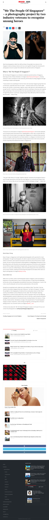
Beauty (6, 471)
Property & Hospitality (9, 494)
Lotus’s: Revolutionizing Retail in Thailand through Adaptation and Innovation (25, 436)
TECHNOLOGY (5, 509)
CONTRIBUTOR (5, 514)
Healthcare (20, 348)
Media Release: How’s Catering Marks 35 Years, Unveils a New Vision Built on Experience (38, 481)
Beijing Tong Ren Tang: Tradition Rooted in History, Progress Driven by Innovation (26, 346)
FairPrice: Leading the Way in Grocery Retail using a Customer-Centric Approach (26, 411)
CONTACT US (5, 516)
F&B (21, 335)
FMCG (6, 479)
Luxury (6, 489)
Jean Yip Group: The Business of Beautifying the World (21, 424)
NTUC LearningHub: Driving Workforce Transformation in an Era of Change (25, 352)
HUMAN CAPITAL (6, 504)
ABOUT (4, 511)
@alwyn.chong (22, 271)
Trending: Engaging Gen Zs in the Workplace (12, 316)
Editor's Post (40, 470)
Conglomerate (7, 474)
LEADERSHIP (5, 506)
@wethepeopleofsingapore (33, 76)
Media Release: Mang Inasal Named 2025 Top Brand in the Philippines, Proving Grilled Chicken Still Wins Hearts (38, 468)
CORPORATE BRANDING (17, 335)
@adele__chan (30, 303)
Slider (24, 335)
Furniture (6, 481)
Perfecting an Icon (36, 498)
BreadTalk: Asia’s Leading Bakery (17, 418)
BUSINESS (11, 335)
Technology (7, 499)
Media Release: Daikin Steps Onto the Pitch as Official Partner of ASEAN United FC (38, 474)
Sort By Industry (7, 469)
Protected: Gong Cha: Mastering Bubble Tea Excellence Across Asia (23, 340)
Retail (6, 496)
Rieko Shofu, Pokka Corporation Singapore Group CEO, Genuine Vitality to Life (38, 493)
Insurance (6, 486)
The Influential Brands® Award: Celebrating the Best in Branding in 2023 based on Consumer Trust (26, 431)
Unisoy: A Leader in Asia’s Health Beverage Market (20, 334)
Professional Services (25, 354)
